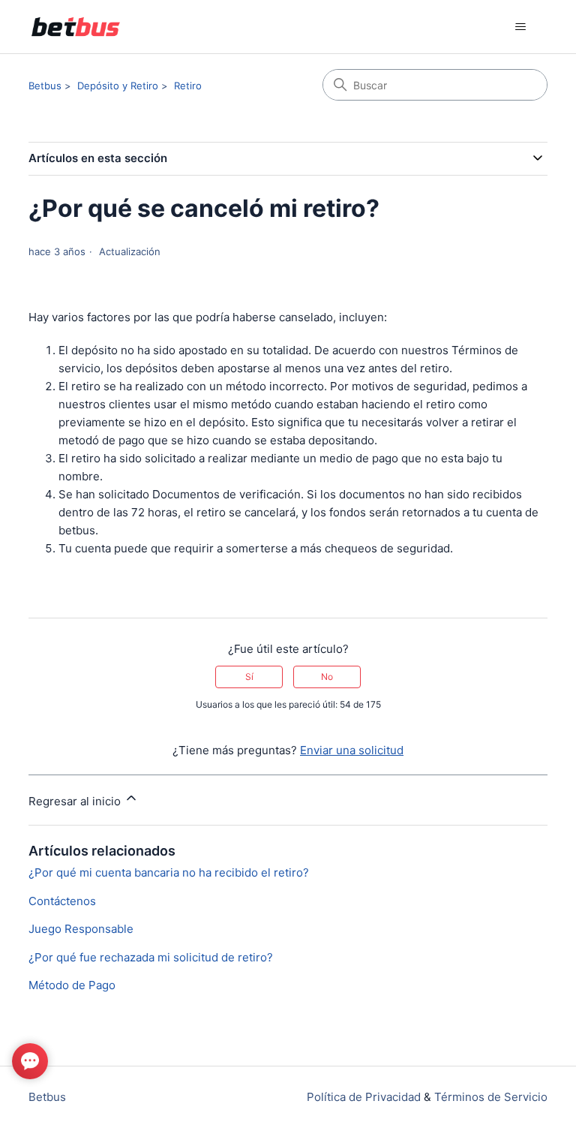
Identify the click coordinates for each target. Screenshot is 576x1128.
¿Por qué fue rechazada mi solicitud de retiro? (150, 957)
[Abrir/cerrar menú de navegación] (521, 27)
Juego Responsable (81, 929)
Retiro (188, 86)
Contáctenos (62, 901)
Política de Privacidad (364, 1097)
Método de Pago (72, 985)
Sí (249, 676)
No (327, 676)
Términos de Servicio (491, 1097)
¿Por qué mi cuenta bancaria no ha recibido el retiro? (168, 872)
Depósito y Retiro (117, 86)
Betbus (45, 86)
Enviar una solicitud (352, 750)
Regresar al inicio (76, 801)
